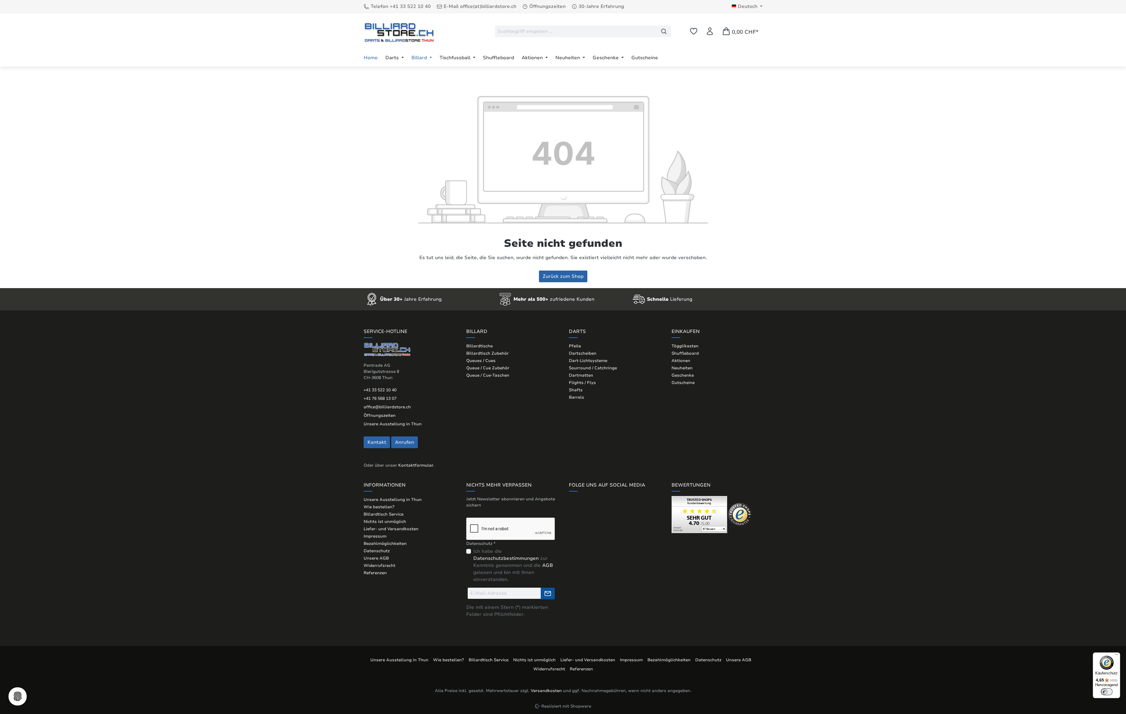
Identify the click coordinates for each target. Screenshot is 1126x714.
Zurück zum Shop (563, 276)
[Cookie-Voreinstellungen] (17, 696)
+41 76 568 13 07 (380, 398)
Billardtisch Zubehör (487, 353)
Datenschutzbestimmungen (506, 558)
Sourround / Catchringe (593, 368)
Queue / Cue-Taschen (487, 375)
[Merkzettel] (694, 31)
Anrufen (404, 442)
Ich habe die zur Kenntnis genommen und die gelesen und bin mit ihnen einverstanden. (513, 565)
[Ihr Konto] (710, 31)
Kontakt (376, 442)
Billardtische (479, 346)
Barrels (576, 397)
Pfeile (575, 346)
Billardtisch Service (383, 514)
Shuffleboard (685, 353)
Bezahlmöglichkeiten (385, 543)
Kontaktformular (415, 465)
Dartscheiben (582, 353)
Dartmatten (581, 375)
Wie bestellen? (379, 507)
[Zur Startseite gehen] (399, 32)
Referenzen (375, 573)
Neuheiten (682, 368)
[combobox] (576, 31)
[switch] (1107, 691)
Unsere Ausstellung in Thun (393, 424)
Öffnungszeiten (380, 415)
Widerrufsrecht (379, 565)
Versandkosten (546, 690)
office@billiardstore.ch (387, 407)
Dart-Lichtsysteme (588, 360)
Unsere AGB (376, 558)
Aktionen (680, 360)
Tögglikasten (684, 346)
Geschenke (682, 375)
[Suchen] (664, 31)
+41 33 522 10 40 (380, 390)
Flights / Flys (582, 382)
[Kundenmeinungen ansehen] (699, 514)
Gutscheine (683, 382)
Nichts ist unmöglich (385, 521)
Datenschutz (377, 551)
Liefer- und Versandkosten (391, 529)
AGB (547, 565)
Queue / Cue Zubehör (487, 368)
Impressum (375, 536)
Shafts (576, 390)
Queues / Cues (481, 360)
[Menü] (1116, 655)
